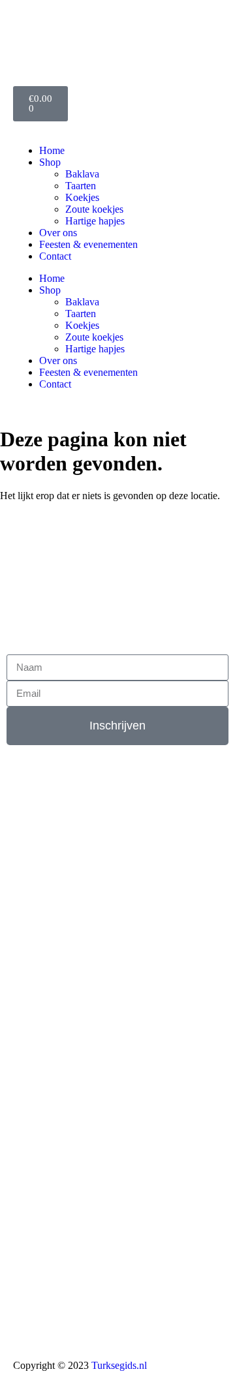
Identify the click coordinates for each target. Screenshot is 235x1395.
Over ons (58, 232)
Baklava (82, 173)
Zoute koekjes (94, 209)
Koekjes (82, 197)
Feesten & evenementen (88, 244)
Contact (55, 256)
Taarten (80, 185)
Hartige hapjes (95, 220)
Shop (50, 162)
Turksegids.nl (119, 1365)
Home (52, 150)
